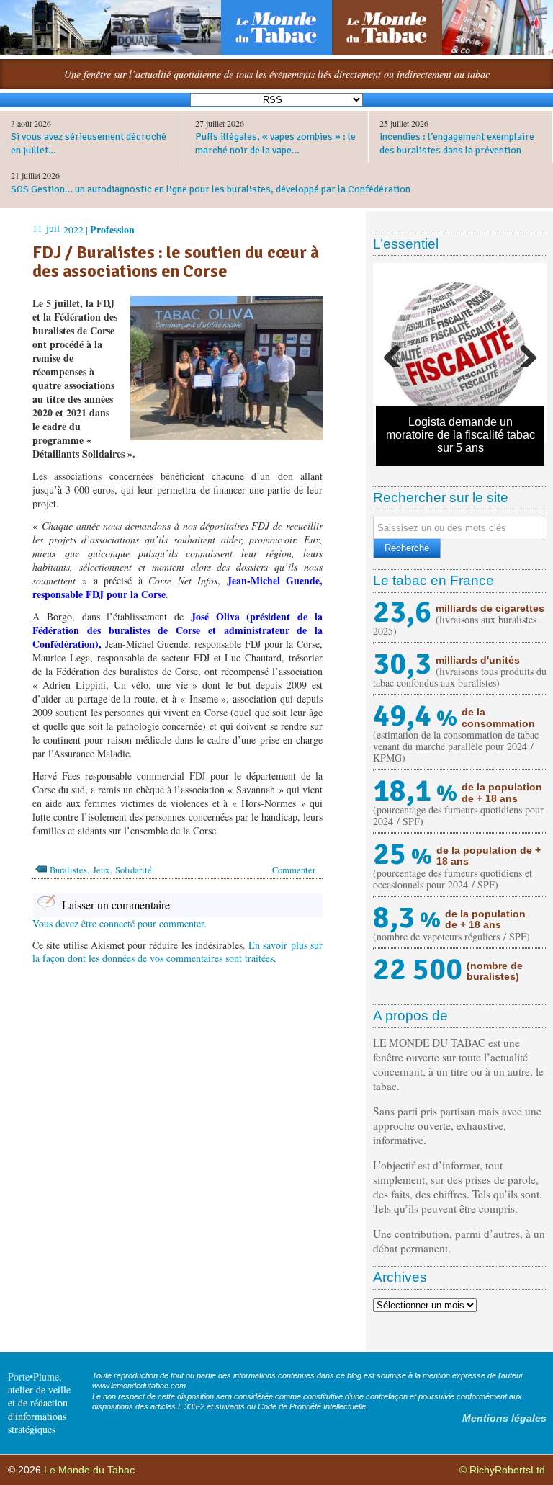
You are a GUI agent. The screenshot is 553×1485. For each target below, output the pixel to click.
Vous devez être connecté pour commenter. (119, 923)
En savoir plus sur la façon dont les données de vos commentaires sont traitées (177, 951)
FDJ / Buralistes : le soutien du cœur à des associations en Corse (175, 262)
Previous (397, 353)
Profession (112, 229)
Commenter (293, 870)
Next (522, 353)
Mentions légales (504, 1418)
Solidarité (133, 870)
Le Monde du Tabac (89, 1470)
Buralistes (68, 870)
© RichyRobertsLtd (502, 1470)
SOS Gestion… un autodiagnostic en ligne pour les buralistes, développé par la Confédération (210, 189)
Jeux (101, 870)
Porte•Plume (33, 1376)
